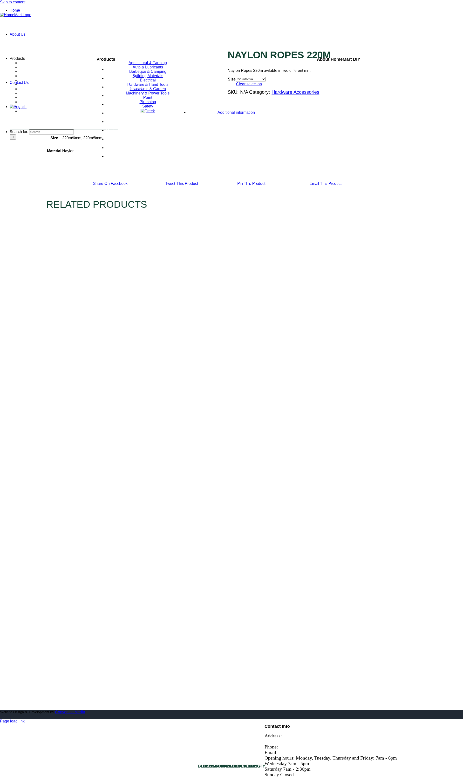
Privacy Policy (332, 85)
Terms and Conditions (340, 79)
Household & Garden (124, 122)
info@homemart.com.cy (304, 752)
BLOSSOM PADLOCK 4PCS (231, 766)
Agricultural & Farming (125, 69)
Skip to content (12, 2)
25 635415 (290, 746)
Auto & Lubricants (121, 78)
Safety (111, 156)
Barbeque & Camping (124, 87)
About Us (327, 68)
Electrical (114, 104)
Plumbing (114, 148)
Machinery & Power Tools (128, 130)
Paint (110, 139)
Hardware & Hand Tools (126, 113)
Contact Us (329, 74)
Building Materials (121, 95)
